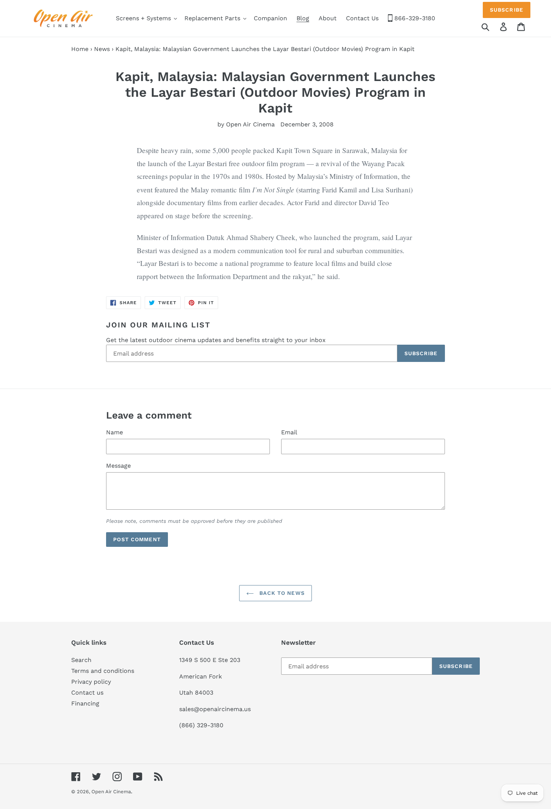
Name (114, 432)
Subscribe (506, 10)
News (102, 49)
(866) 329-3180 (201, 725)
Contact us (87, 692)
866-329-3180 (413, 18)
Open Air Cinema (111, 791)
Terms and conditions (102, 670)
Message (118, 465)
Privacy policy (91, 681)
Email (289, 432)
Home (79, 49)
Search (81, 659)
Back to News (281, 593)
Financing (85, 703)
